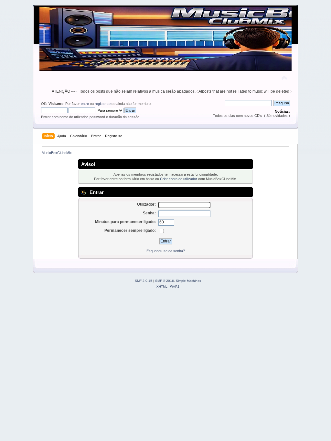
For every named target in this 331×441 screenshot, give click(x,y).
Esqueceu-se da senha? (165, 251)
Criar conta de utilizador (178, 179)
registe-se (103, 104)
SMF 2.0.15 (143, 280)
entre (85, 104)
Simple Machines (188, 280)
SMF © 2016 (164, 280)
